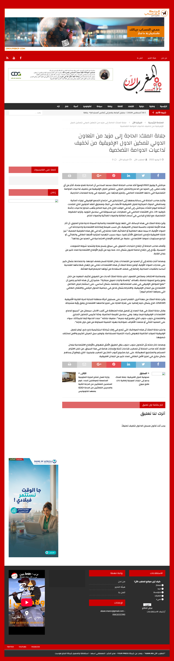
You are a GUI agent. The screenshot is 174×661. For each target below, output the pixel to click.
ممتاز (158, 585)
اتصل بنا (140, 58)
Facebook (35, 647)
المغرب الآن (139, 160)
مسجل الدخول (143, 426)
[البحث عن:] (26, 112)
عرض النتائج (147, 608)
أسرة (76, 106)
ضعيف (158, 596)
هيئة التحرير (152, 58)
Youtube (22, 647)
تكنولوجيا (87, 106)
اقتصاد (131, 106)
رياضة (110, 106)
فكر (66, 106)
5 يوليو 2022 (155, 160)
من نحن (164, 58)
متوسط (157, 592)
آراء (58, 106)
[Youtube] (14, 58)
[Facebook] (21, 58)
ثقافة (120, 106)
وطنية (152, 106)
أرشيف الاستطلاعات (156, 612)
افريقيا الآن (124, 160)
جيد (159, 589)
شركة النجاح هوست (63, 653)
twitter (10, 647)
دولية (141, 106)
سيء (158, 599)
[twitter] (7, 58)
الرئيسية (163, 106)
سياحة (99, 106)
